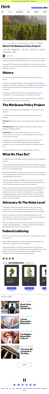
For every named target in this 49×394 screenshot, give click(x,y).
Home (4, 43)
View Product (12, 290)
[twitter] (7, 259)
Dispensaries (19, 11)
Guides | (23, 301)
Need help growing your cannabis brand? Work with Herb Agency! (24, 1)
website (21, 164)
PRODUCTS (36, 11)
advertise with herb (37, 7)
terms (7, 388)
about (13, 388)
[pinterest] (10, 259)
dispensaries (19, 388)
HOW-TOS (10, 11)
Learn (8, 43)
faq (10, 388)
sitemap (24, 390)
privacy (2, 388)
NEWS (2, 11)
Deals (28, 11)
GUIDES (44, 11)
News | (22, 346)
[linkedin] (13, 259)
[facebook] (4, 259)
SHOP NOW (11, 288)
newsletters (44, 388)
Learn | (22, 331)
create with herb (36, 388)
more (24, 364)
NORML (35, 83)
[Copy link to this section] (45, 71)
